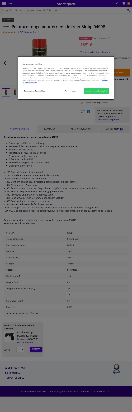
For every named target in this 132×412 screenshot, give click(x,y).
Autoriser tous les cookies (96, 91)
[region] (66, 78)
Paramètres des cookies (34, 91)
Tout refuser (70, 91)
